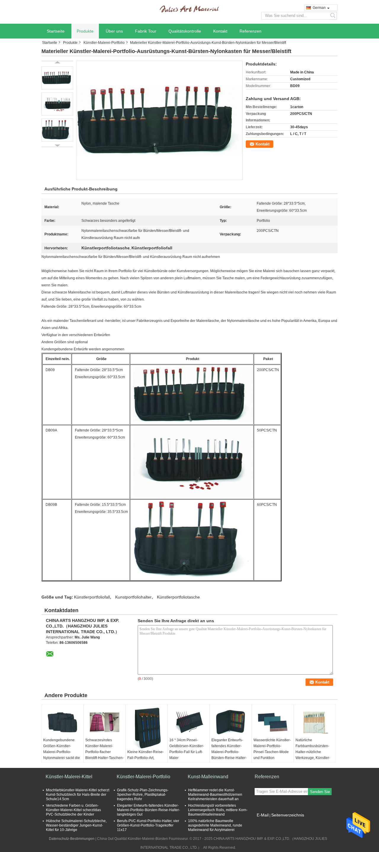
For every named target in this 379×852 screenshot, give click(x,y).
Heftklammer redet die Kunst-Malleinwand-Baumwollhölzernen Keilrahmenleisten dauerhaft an (215, 794)
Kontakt (220, 31)
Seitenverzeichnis (287, 815)
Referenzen (250, 31)
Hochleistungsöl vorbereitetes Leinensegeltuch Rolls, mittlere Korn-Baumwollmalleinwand (218, 809)
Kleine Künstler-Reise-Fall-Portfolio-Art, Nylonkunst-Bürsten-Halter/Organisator (145, 761)
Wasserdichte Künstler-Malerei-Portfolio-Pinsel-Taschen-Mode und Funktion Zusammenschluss (272, 752)
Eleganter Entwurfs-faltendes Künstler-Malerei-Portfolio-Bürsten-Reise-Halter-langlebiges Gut (229, 752)
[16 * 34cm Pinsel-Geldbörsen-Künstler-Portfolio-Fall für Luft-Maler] (188, 722)
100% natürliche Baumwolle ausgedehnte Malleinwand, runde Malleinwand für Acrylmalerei (215, 825)
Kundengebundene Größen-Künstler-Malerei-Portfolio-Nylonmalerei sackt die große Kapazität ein (61, 752)
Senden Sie (320, 792)
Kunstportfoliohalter (133, 597)
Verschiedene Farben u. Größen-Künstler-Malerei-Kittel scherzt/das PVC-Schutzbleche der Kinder (73, 809)
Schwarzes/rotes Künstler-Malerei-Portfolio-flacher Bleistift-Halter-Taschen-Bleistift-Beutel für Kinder (104, 755)
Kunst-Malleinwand (208, 776)
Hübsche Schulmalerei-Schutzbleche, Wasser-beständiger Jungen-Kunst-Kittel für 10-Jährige (76, 825)
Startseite (56, 31)
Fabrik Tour (145, 31)
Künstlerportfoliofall (92, 597)
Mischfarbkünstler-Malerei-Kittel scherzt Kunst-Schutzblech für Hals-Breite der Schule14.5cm (77, 794)
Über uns (114, 31)
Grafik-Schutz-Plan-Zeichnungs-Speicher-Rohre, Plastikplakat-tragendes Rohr (142, 794)
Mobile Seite (268, 822)
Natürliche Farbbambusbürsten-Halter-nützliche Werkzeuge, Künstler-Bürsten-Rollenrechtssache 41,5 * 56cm (315, 758)
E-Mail (263, 815)
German (319, 8)
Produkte (85, 31)
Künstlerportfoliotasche (178, 597)
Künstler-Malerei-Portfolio (104, 43)
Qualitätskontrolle (184, 31)
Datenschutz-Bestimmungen (71, 839)
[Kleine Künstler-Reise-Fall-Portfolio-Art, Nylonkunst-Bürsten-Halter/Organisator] (146, 728)
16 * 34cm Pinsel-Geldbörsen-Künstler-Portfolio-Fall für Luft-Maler (186, 749)
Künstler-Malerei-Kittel (69, 776)
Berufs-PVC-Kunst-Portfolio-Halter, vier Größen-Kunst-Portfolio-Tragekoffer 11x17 (148, 825)
